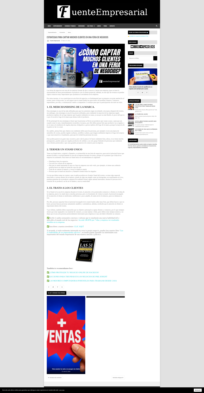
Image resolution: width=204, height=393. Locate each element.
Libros (99, 26)
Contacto (112, 26)
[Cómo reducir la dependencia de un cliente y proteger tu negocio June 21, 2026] (105, 297)
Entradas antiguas (117, 377)
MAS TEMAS (90, 26)
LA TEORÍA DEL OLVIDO (141, 114)
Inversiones (81, 26)
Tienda (105, 26)
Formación (62, 32)
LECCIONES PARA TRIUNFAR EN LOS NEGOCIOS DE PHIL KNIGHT (78, 277)
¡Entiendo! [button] (198, 390)
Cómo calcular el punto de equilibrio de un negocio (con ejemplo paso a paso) (140, 88)
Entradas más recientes (55, 377)
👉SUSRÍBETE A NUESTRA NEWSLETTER (138, 36)
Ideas (69, 32)
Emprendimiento (57, 26)
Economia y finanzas (70, 26)
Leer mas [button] (61, 390)
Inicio (49, 26)
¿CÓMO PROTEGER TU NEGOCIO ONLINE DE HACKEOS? (74, 272)
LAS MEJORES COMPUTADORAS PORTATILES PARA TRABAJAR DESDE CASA (83, 281)
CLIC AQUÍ (79, 226)
